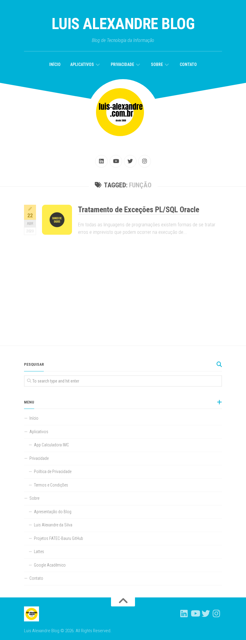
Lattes (39, 551)
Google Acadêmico (50, 565)
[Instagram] (144, 161)
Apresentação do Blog (52, 511)
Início (55, 64)
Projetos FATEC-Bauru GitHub (58, 538)
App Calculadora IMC (51, 444)
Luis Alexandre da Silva (53, 524)
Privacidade (122, 64)
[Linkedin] (101, 161)
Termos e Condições (51, 485)
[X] (130, 161)
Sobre (157, 64)
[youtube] (116, 161)
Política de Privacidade (52, 471)
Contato (188, 64)
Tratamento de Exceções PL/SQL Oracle (138, 209)
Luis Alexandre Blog (123, 24)
